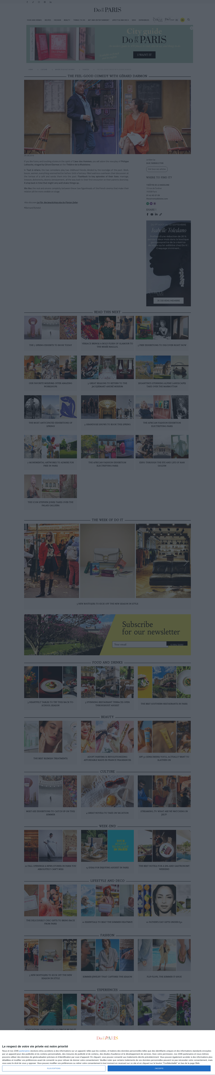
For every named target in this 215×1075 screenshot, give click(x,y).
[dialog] (107, 1052)
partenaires (24, 1051)
